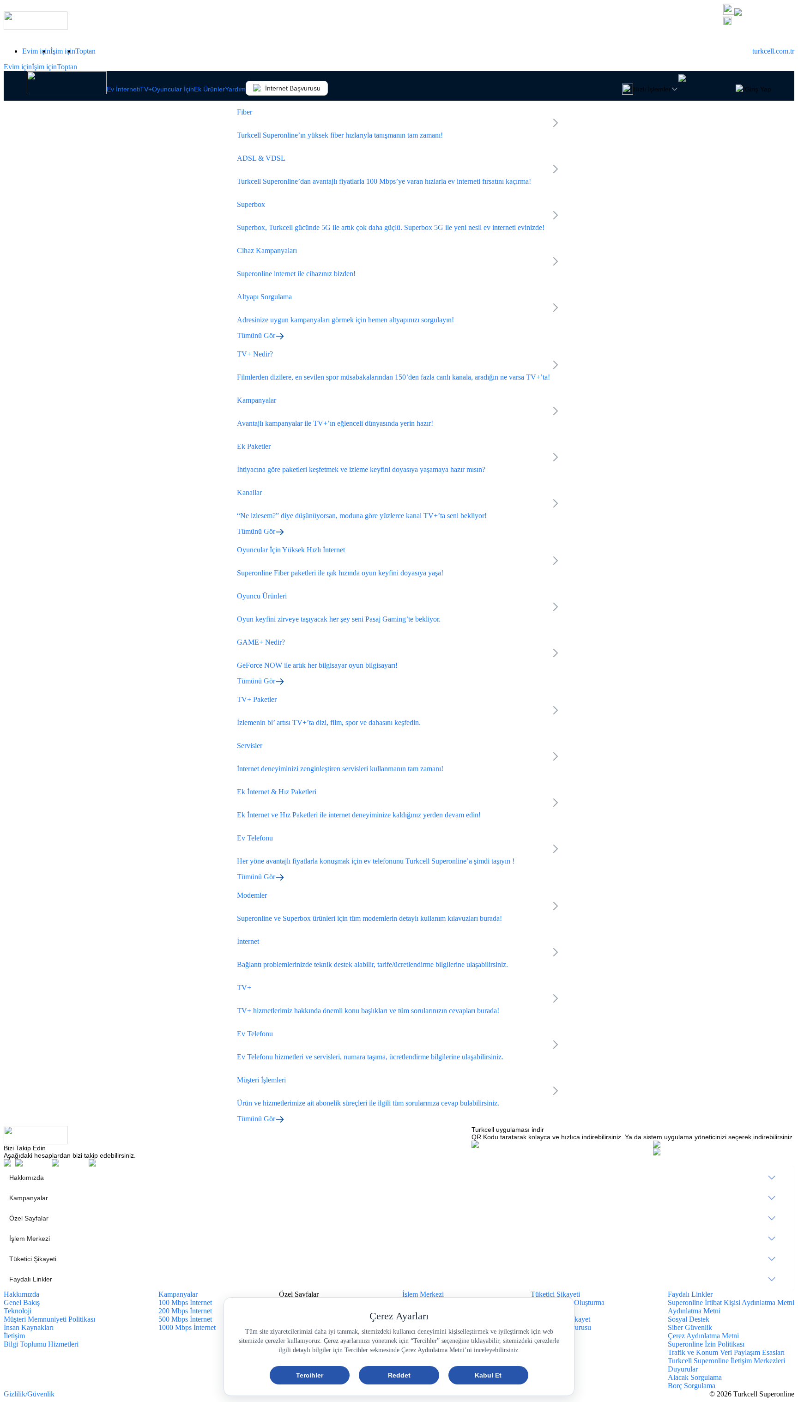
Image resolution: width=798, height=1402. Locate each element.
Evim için (36, 51)
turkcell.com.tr (773, 51)
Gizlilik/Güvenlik (29, 1394)
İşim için (62, 51)
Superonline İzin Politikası (706, 1344)
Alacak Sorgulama (695, 1377)
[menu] (399, 1228)
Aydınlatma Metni (694, 1311)
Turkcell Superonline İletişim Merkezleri (726, 1361)
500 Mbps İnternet (185, 1319)
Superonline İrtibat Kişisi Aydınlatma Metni (731, 1302)
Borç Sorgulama (691, 1386)
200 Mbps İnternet (185, 1311)
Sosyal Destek (688, 1319)
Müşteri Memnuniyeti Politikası (49, 1319)
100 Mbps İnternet (185, 1302)
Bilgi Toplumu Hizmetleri (41, 1344)
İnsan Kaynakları (29, 1327)
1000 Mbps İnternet (187, 1327)
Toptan (85, 51)
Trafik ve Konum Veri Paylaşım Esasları (726, 1352)
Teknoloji (17, 1311)
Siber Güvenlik (690, 1327)
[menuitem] (399, 1177)
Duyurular (683, 1369)
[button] (758, 22)
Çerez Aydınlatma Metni (703, 1336)
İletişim (14, 1336)
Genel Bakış (22, 1302)
